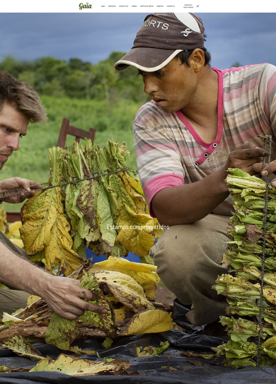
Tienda (134, 6)
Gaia (103, 6)
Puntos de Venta (146, 6)
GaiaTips (160, 6)
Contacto (171, 6)
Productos (123, 6)
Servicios (112, 6)
